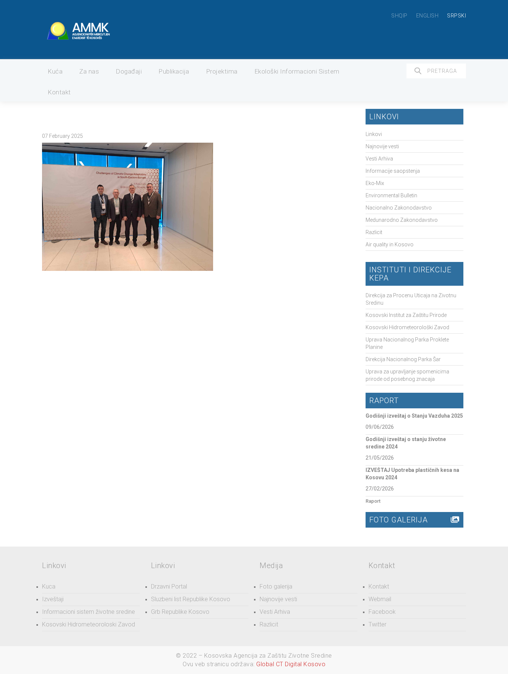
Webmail (380, 599)
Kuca (48, 586)
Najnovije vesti (382, 146)
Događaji (129, 71)
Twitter (377, 624)
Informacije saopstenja (393, 171)
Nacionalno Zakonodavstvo (399, 208)
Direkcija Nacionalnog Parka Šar (403, 359)
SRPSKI (456, 16)
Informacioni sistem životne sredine (88, 611)
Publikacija (173, 71)
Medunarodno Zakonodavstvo (402, 220)
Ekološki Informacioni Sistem (297, 71)
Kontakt (59, 92)
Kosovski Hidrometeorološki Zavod (407, 327)
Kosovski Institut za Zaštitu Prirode (406, 315)
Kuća (55, 71)
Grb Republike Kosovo (180, 611)
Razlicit (374, 232)
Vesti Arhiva (379, 159)
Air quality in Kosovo (390, 244)
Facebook (382, 611)
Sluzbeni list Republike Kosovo (190, 599)
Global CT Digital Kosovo (290, 664)
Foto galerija (276, 586)
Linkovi (374, 134)
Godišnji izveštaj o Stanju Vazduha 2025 (414, 416)
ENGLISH (427, 16)
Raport (373, 501)
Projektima (222, 71)
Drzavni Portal (169, 586)
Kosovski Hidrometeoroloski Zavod (88, 624)
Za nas (89, 71)
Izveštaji (53, 599)
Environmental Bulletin (391, 195)
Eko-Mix (375, 183)
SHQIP (399, 16)
